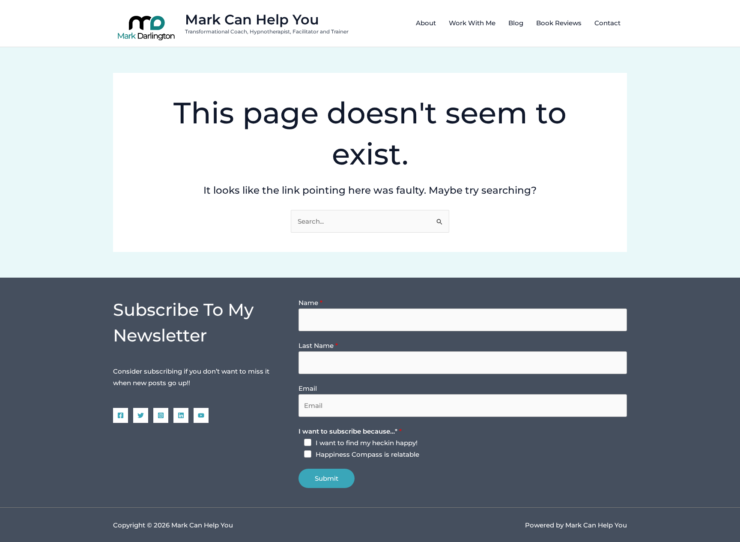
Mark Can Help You (252, 19)
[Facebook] (120, 415)
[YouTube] (201, 415)
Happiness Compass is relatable (367, 454)
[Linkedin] (180, 415)
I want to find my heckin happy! (367, 443)
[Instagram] (160, 415)
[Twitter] (140, 415)
